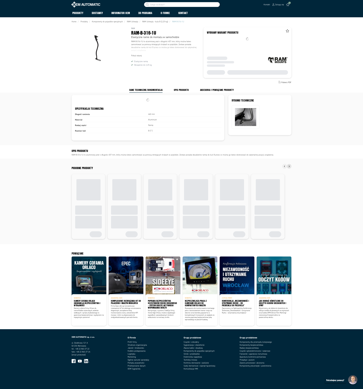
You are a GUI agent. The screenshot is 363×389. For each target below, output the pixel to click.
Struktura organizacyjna (137, 345)
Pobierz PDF (286, 82)
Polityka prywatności (136, 363)
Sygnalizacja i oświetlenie (194, 345)
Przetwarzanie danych (136, 366)
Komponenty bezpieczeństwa (251, 345)
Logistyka (131, 354)
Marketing (132, 357)
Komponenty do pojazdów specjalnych (199, 351)
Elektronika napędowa (193, 357)
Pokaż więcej (136, 55)
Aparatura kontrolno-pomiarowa (253, 357)
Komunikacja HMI (191, 369)
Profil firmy (132, 342)
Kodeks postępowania (136, 351)
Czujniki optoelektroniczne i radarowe (255, 351)
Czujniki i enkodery (191, 342)
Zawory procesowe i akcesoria (252, 363)
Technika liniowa (190, 360)
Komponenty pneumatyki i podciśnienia (255, 366)
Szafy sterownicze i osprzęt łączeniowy (199, 366)
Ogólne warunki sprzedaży (138, 360)
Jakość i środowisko (136, 348)
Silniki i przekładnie (192, 354)
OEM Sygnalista (134, 369)
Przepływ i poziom (247, 360)
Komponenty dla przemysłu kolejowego (256, 342)
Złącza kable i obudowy (193, 348)
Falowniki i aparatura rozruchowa (253, 354)
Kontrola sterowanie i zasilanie (196, 363)
